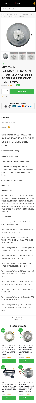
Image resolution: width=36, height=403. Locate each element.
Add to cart (22, 91)
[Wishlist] (13, 332)
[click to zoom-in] (18, 34)
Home (3, 14)
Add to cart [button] (9, 361)
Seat (6, 345)
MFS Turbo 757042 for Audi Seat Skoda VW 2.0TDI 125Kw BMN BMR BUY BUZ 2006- (25, 351)
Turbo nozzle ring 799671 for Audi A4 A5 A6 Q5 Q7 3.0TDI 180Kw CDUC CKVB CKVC (8, 351)
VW (14, 345)
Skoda (11, 345)
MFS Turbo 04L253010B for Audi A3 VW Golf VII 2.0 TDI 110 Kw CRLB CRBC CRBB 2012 (26, 388)
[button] (32, 35)
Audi (7, 14)
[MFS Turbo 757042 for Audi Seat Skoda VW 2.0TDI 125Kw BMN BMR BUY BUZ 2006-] (26, 336)
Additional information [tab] (9, 122)
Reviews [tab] (5, 127)
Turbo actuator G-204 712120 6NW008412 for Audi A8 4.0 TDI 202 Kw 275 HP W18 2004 (9, 388)
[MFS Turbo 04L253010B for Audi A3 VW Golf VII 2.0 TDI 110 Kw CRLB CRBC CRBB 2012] (26, 373)
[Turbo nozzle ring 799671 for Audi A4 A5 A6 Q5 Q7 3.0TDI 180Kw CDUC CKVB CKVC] (9, 336)
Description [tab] (5, 117)
